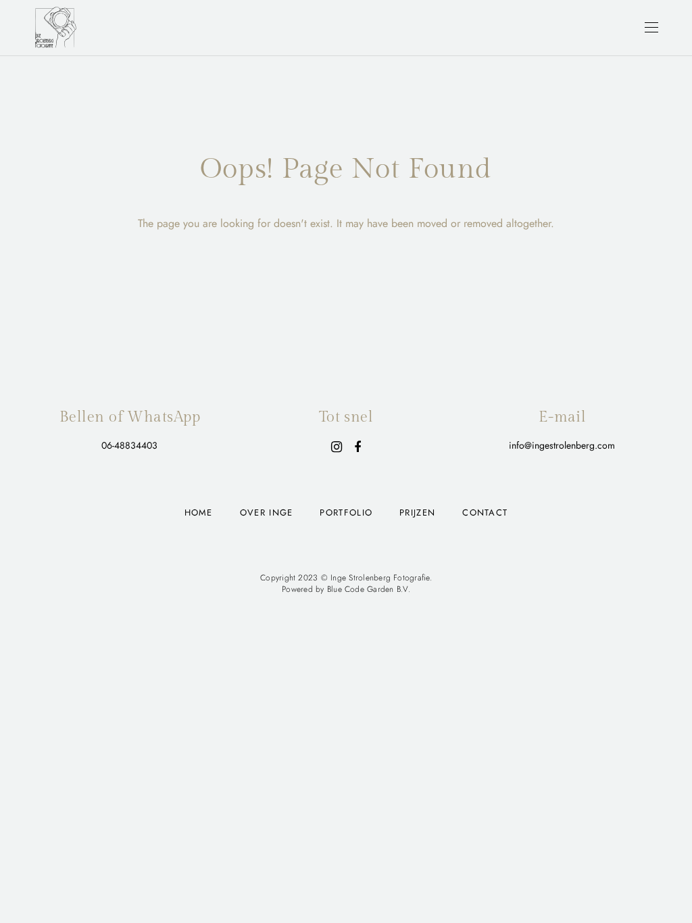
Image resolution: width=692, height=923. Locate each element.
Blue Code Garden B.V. (368, 589)
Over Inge (266, 512)
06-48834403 (129, 445)
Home (198, 512)
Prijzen (417, 512)
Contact (485, 512)
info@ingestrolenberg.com (562, 445)
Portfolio (346, 512)
